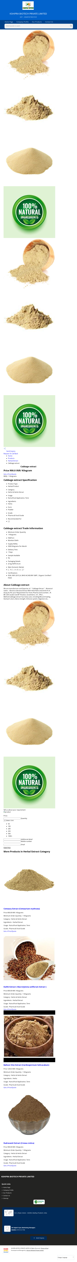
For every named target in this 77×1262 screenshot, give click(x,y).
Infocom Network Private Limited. (35, 1250)
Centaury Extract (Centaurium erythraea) (22, 909)
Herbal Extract (13, 461)
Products (11, 458)
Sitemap (5, 1198)
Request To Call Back (11, 454)
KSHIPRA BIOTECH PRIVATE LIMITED (28, 15)
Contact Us (49, 22)
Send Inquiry (10, 451)
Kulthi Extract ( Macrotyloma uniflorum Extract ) (25, 987)
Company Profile (22, 22)
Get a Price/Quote (10, 474)
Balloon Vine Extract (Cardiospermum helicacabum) (26, 1065)
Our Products (37, 22)
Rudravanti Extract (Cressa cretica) (19, 1143)
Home (10, 456)
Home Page (9, 22)
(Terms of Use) (44, 1248)
